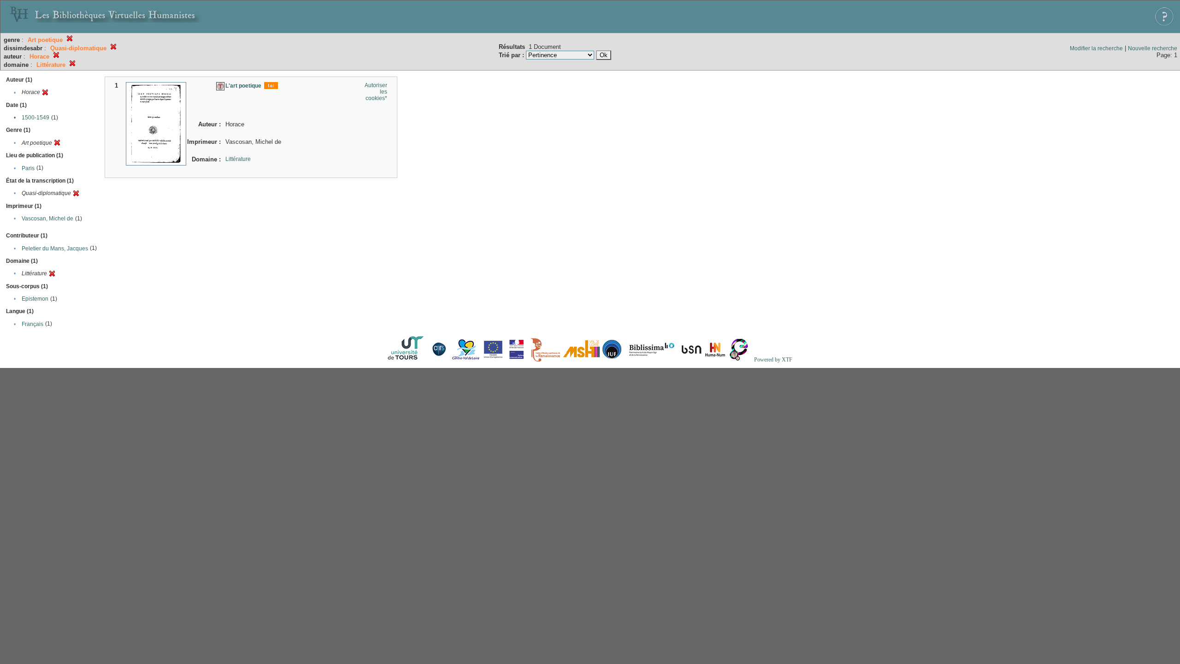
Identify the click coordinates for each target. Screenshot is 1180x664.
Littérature (238, 159)
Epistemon (35, 299)
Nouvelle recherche (1152, 48)
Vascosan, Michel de (47, 218)
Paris (28, 168)
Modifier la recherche (1096, 48)
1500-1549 (35, 117)
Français (32, 324)
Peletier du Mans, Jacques (55, 248)
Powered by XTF (773, 359)
